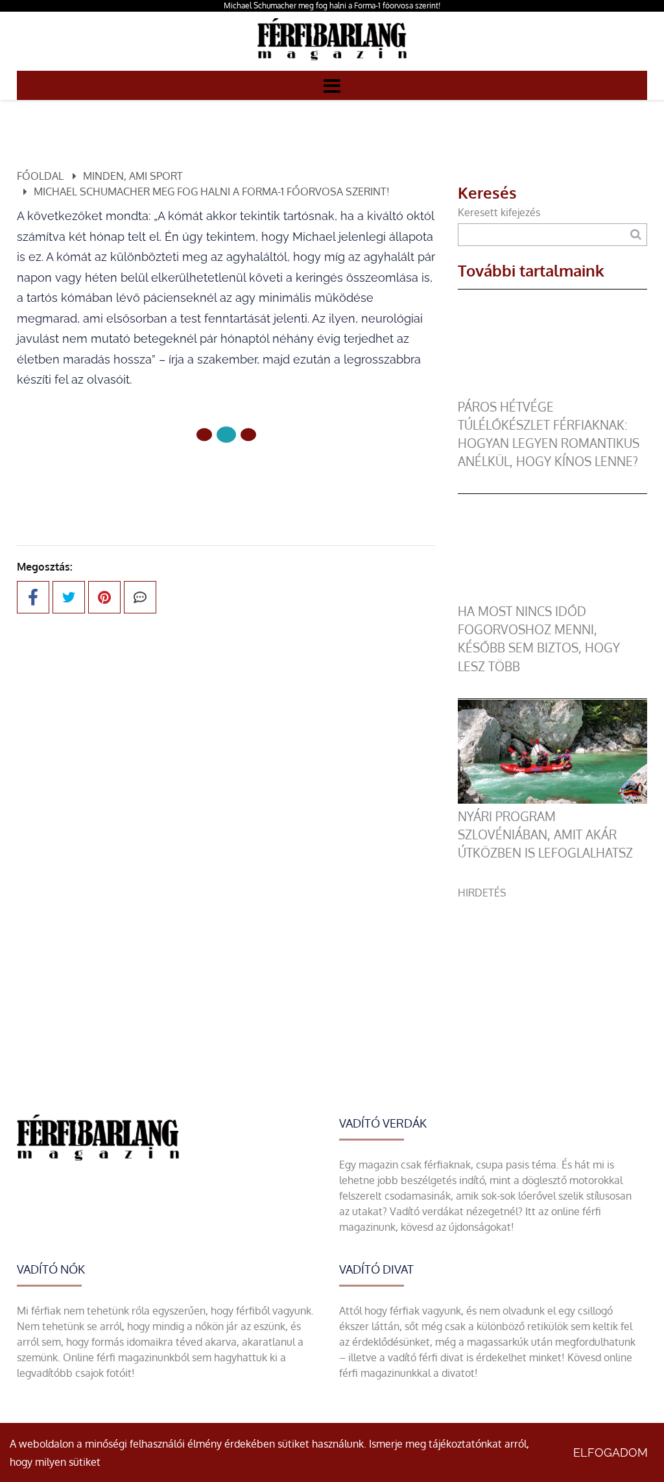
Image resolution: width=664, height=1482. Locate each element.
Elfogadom (610, 1452)
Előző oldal (157, 478)
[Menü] (332, 85)
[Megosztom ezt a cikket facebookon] (33, 597)
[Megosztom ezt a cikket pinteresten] (104, 597)
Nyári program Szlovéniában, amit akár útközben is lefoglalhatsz (545, 834)
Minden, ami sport (133, 175)
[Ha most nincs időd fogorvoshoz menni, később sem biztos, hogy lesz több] (552, 594)
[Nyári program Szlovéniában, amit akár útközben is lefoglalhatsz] (552, 799)
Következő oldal (281, 478)
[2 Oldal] (248, 434)
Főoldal (40, 175)
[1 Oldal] (226, 434)
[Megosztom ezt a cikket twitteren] (69, 597)
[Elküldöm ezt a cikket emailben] (140, 597)
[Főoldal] (204, 434)
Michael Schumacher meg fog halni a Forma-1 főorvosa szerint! (332, 5)
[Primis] (331, 62)
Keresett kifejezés (499, 212)
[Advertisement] (552, 981)
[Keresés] (636, 234)
